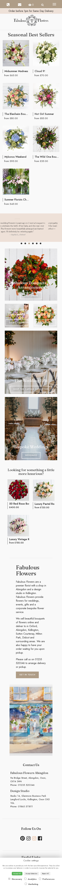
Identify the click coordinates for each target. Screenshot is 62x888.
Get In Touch (27, 674)
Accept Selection (31, 873)
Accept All (17, 873)
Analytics (32, 879)
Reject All (45, 873)
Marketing (33, 884)
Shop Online (31, 295)
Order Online (17, 322)
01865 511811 (25, 806)
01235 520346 (26, 785)
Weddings (31, 455)
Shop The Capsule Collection (31, 389)
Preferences (48, 879)
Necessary (16, 879)
